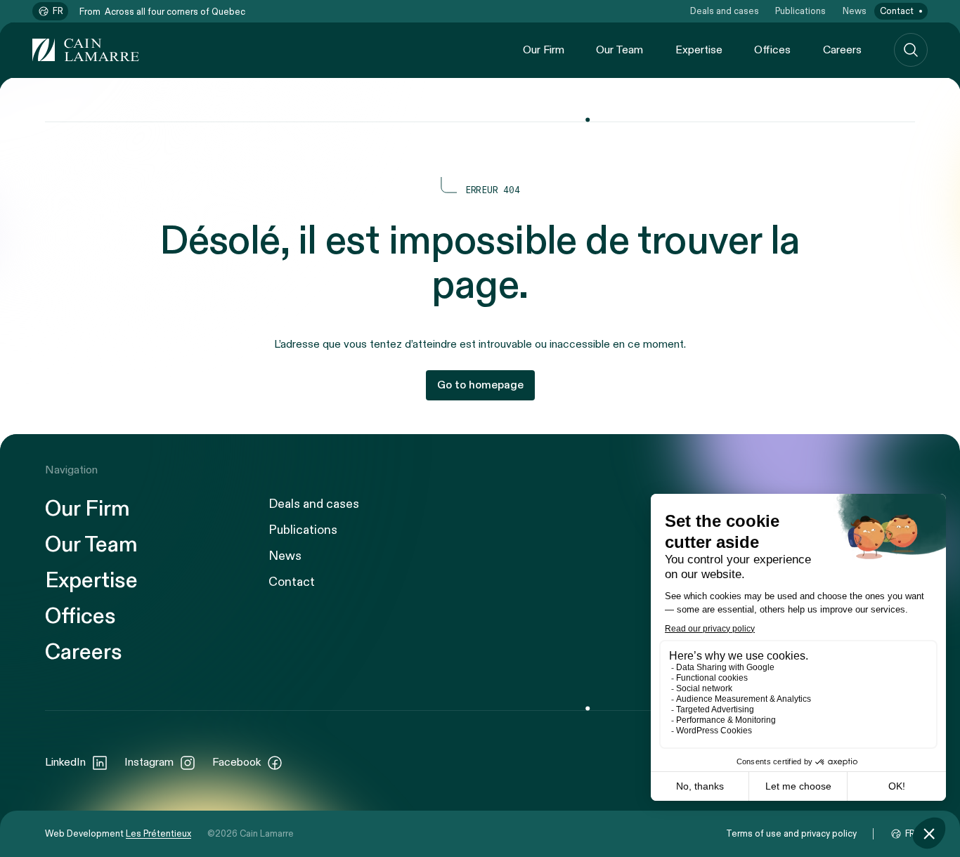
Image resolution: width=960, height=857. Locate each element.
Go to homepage (480, 385)
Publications (800, 11)
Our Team (619, 50)
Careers (842, 50)
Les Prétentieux (158, 833)
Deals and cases (724, 11)
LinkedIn (65, 762)
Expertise (698, 50)
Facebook (236, 762)
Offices (772, 50)
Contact (897, 11)
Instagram (149, 762)
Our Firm (543, 50)
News (855, 11)
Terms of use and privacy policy (791, 833)
